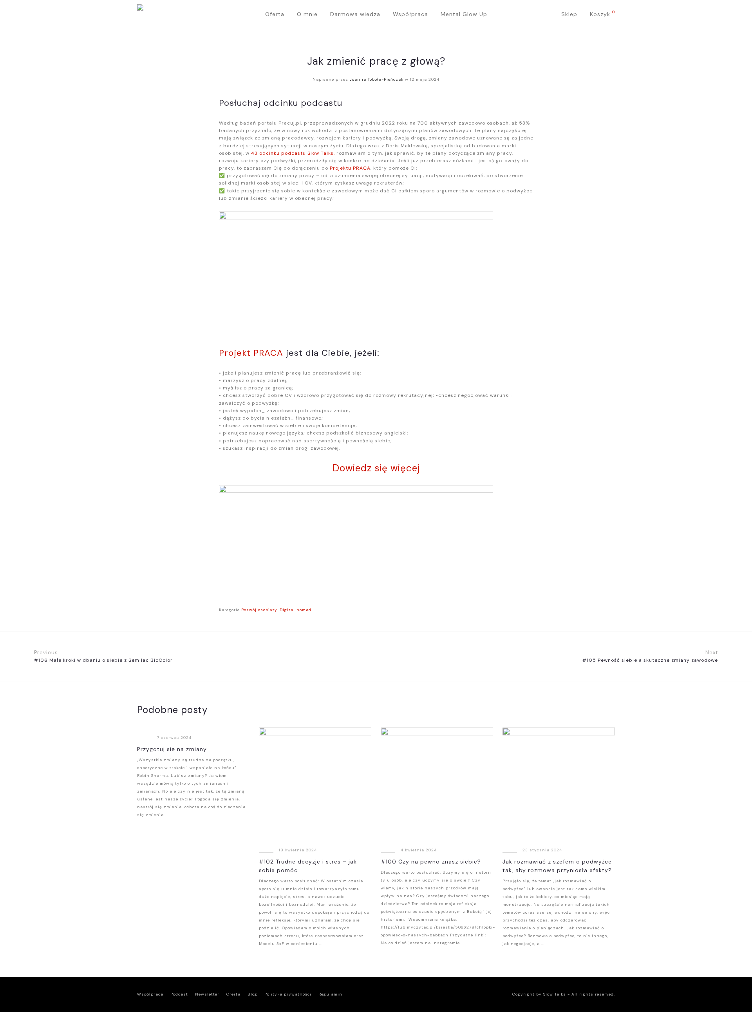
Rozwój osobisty (259, 609)
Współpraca (410, 14)
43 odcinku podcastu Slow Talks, (293, 153)
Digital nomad (295, 609)
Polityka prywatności (287, 994)
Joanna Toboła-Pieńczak (376, 79)
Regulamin (330, 994)
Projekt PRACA (251, 352)
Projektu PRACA (350, 168)
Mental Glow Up (464, 14)
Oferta (274, 14)
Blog (252, 994)
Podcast (179, 994)
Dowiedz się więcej (376, 468)
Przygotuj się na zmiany (172, 749)
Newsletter (207, 994)
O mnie (307, 14)
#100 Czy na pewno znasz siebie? (431, 861)
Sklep (569, 14)
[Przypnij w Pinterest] (530, 610)
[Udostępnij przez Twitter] (519, 610)
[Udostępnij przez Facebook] (507, 610)
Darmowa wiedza (355, 14)
